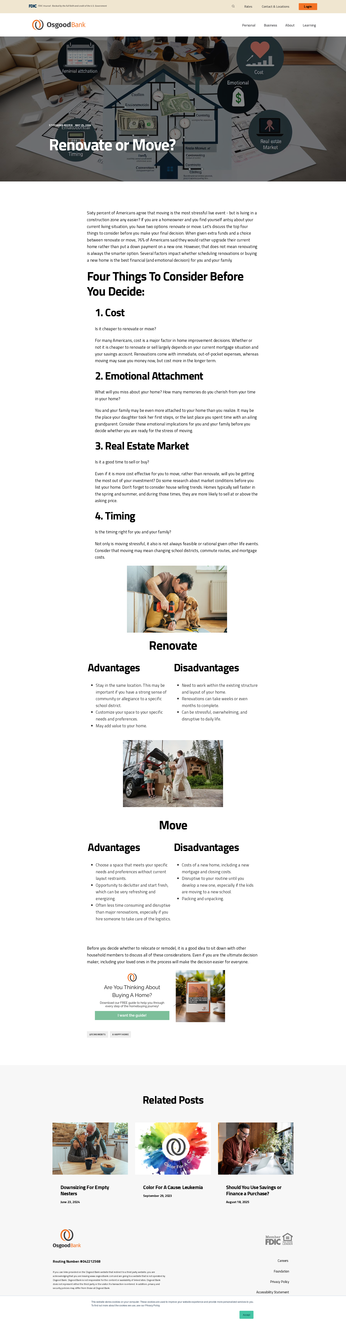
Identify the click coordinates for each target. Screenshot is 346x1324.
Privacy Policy (279, 1281)
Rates (248, 6)
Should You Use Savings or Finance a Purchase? (254, 1190)
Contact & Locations (275, 6)
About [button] (289, 25)
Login (308, 6)
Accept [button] (246, 1314)
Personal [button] (248, 25)
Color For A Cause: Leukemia (173, 1187)
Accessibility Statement (272, 1292)
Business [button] (270, 25)
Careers (283, 1260)
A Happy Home (120, 1034)
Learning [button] (309, 25)
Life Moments (97, 1034)
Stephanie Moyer (61, 125)
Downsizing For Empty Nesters (84, 1190)
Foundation (281, 1271)
